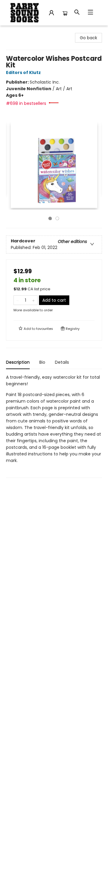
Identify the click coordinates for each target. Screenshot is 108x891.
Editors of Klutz (23, 72)
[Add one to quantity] (33, 300)
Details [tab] (62, 362)
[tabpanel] (54, 426)
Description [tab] (18, 362)
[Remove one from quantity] (17, 300)
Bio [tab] (42, 362)
